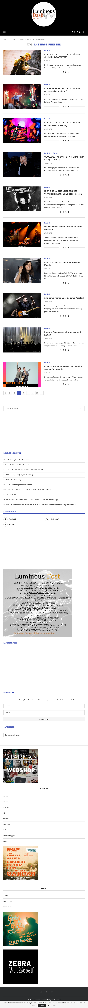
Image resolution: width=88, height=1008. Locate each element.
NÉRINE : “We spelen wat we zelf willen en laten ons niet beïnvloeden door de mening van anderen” (39, 505)
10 (37, 393)
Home (5, 39)
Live (4, 813)
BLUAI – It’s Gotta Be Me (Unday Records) (18, 465)
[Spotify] (80, 32)
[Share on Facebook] (63, 72)
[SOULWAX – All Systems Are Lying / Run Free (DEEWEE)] (22, 164)
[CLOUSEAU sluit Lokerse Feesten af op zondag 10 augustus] (22, 374)
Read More (52, 1006)
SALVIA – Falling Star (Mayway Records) (18, 475)
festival (5, 819)
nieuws (5, 802)
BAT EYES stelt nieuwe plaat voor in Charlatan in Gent (23, 470)
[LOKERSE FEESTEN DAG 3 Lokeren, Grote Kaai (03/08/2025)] (22, 96)
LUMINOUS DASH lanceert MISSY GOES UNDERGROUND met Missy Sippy (31, 500)
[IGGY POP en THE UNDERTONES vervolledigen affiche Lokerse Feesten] (22, 198)
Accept (41, 1006)
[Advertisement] (44, 431)
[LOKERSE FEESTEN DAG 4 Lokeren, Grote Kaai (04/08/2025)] (22, 62)
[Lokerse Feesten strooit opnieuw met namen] (22, 339)
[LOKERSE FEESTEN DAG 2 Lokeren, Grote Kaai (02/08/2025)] (22, 130)
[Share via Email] (68, 72)
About (5, 895)
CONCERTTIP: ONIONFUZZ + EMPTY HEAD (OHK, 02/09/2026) (27, 490)
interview (6, 824)
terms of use (7, 907)
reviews (6, 807)
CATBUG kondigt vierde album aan (16, 460)
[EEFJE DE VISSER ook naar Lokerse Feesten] (22, 270)
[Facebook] (72, 32)
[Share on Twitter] (66, 72)
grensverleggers (9, 835)
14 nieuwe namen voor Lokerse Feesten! (64, 298)
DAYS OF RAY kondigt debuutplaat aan (17, 485)
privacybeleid (8, 901)
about (5, 841)
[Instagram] (77, 32)
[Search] (83, 32)
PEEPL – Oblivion (9, 495)
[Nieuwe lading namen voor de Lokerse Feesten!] (22, 234)
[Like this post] (60, 72)
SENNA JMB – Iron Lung (12, 480)
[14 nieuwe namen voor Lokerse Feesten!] (22, 305)
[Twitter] (75, 32)
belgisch (6, 830)
